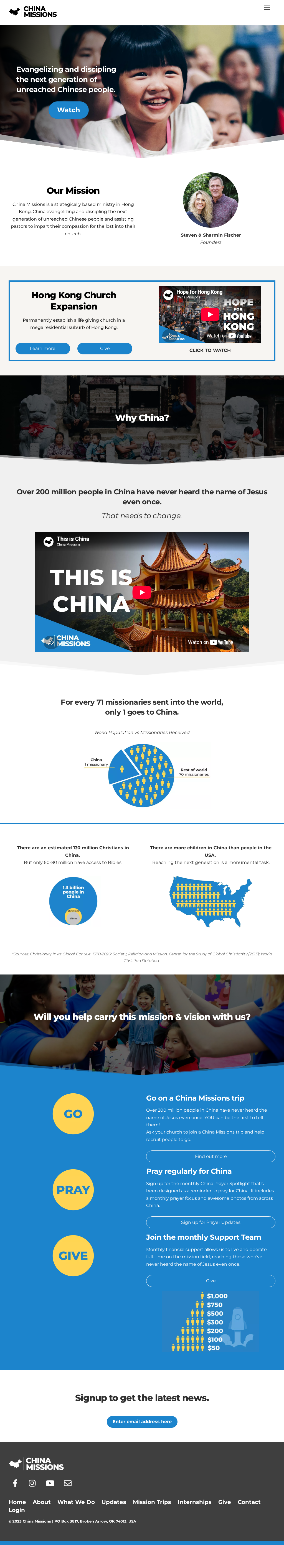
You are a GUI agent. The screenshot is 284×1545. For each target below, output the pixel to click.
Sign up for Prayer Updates (210, 1222)
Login (17, 1510)
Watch (68, 110)
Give (105, 348)
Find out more (211, 1156)
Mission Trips (152, 1502)
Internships (195, 1502)
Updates (114, 1502)
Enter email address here (142, 1421)
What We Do (76, 1502)
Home (17, 1502)
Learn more (42, 348)
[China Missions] (33, 15)
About (42, 1502)
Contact (249, 1502)
